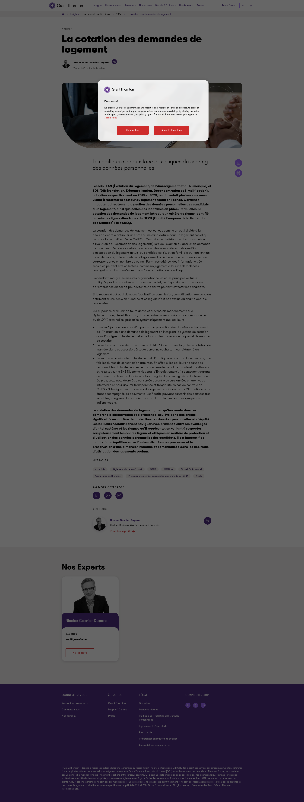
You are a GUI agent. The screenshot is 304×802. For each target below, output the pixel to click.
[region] (153, 110)
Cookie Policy (110, 117)
